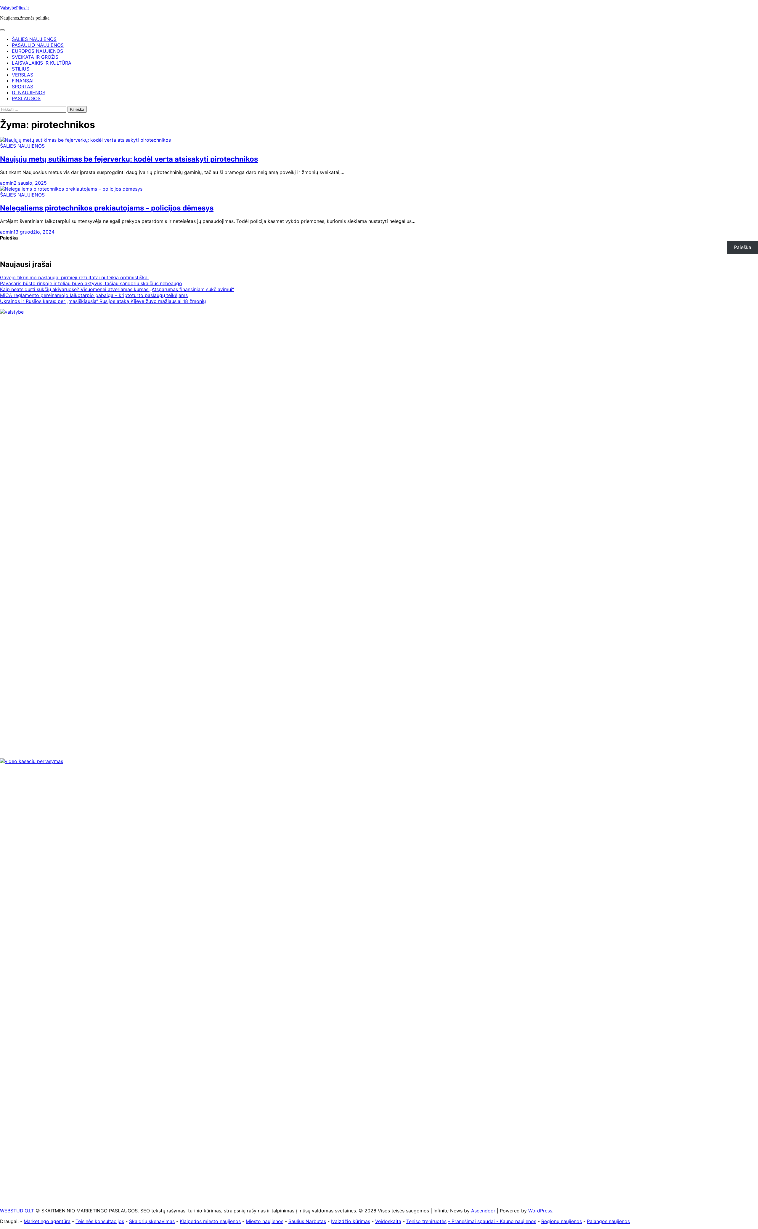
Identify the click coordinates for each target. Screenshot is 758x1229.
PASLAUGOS (26, 98)
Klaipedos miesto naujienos (210, 1221)
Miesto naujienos (264, 1221)
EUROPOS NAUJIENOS (37, 51)
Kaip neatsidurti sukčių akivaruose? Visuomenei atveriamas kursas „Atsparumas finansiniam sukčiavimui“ (117, 289)
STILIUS (20, 69)
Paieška (9, 238)
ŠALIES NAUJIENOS (34, 39)
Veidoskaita (388, 1221)
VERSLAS (22, 75)
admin (7, 183)
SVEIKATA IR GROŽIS (35, 57)
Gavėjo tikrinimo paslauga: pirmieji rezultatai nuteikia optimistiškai (74, 277)
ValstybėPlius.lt (14, 7)
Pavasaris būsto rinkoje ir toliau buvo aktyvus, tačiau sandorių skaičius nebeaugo (91, 283)
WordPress (540, 1211)
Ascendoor (483, 1211)
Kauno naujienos (518, 1221)
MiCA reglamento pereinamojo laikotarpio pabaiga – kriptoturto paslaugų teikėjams (94, 295)
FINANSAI (22, 81)
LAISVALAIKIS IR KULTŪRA (41, 63)
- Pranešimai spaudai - (474, 1221)
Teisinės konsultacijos (100, 1221)
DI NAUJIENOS (28, 92)
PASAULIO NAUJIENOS (38, 45)
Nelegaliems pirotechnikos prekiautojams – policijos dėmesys (106, 208)
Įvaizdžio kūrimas (350, 1221)
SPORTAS (22, 87)
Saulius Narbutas (307, 1221)
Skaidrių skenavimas (152, 1221)
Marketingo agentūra (47, 1221)
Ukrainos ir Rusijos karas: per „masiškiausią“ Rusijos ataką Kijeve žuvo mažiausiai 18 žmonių (103, 301)
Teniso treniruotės (426, 1221)
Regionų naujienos (561, 1221)
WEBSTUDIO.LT (17, 1211)
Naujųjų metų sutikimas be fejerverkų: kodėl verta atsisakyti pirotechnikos (129, 159)
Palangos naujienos (608, 1221)
